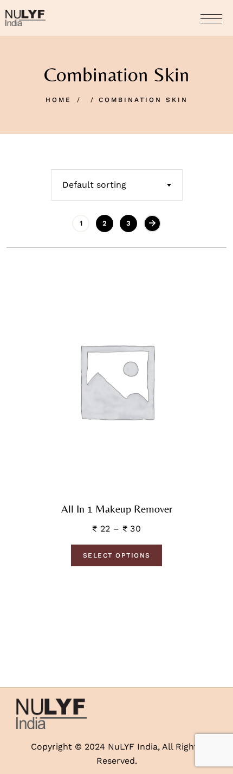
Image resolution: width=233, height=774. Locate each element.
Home (59, 100)
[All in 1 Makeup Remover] (116, 381)
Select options (117, 555)
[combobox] (117, 185)
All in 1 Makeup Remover (116, 509)
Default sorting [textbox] (94, 185)
